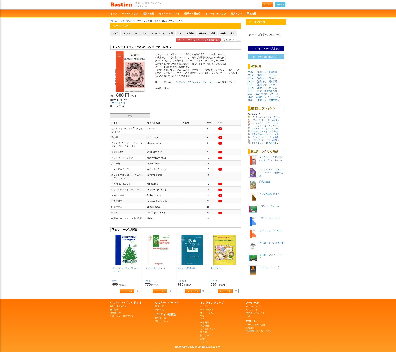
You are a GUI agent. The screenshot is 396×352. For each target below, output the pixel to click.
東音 (232, 33)
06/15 (251, 81)
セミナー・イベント (169, 13)
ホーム (114, 20)
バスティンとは (130, 13)
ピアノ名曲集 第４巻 (269, 193)
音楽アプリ (236, 13)
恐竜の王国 (264, 181)
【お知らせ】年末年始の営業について (274, 99)
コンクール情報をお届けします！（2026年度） (279, 90)
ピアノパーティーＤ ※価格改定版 (267, 139)
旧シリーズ (205, 335)
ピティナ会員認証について (266, 56)
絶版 (130, 115)
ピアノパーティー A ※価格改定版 (268, 137)
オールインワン (157, 33)
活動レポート (161, 321)
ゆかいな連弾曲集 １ (188, 268)
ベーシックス (140, 33)
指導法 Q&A (115, 312)
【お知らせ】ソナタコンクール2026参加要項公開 (280, 75)
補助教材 (202, 33)
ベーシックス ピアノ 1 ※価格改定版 (270, 122)
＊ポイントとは (117, 102)
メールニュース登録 (255, 324)
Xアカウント (252, 309)
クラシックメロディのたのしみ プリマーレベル (271, 158)
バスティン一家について (122, 316)
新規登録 (280, 4)
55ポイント (215, 281)
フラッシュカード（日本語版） (266, 131)
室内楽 (223, 33)
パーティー (205, 306)
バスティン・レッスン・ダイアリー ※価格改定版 (274, 116)
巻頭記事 (114, 309)
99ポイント (116, 281)
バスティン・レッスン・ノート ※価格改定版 (272, 128)
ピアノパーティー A (269, 205)
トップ (114, 13)
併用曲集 (190, 33)
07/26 (251, 72)
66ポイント (182, 281)
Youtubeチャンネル (255, 312)
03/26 (251, 87)
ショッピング (127, 20)
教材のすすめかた (118, 306)
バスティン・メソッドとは (125, 302)
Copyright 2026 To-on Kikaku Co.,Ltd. (198, 346)
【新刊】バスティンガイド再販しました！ (276, 87)
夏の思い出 (216, 268)
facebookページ (253, 306)
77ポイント (149, 281)
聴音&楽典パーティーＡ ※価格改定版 (269, 134)
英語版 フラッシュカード (271, 242)
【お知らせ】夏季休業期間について (273, 72)
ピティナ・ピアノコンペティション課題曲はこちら (198, 40)
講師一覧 (159, 309)
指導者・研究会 (192, 13)
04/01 (251, 84)
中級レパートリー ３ (269, 267)
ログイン (267, 4)
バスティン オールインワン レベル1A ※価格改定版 (271, 172)
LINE (248, 316)
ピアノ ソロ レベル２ (269, 218)
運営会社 (250, 328)
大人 (180, 33)
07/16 (251, 75)
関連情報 (251, 13)
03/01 (251, 90)
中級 (171, 33)
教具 (213, 33)
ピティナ (204, 342)
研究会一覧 (160, 318)
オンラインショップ (215, 13)
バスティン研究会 (165, 314)
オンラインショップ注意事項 (266, 48)
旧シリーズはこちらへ (231, 40)
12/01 (251, 99)
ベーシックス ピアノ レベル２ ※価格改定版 (272, 125)
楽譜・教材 (148, 13)
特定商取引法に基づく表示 (259, 331)
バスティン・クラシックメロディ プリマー (196, 82)
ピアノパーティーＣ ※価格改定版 (267, 119)
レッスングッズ (207, 329)
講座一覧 (159, 306)
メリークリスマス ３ (155, 268)
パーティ (126, 33)
